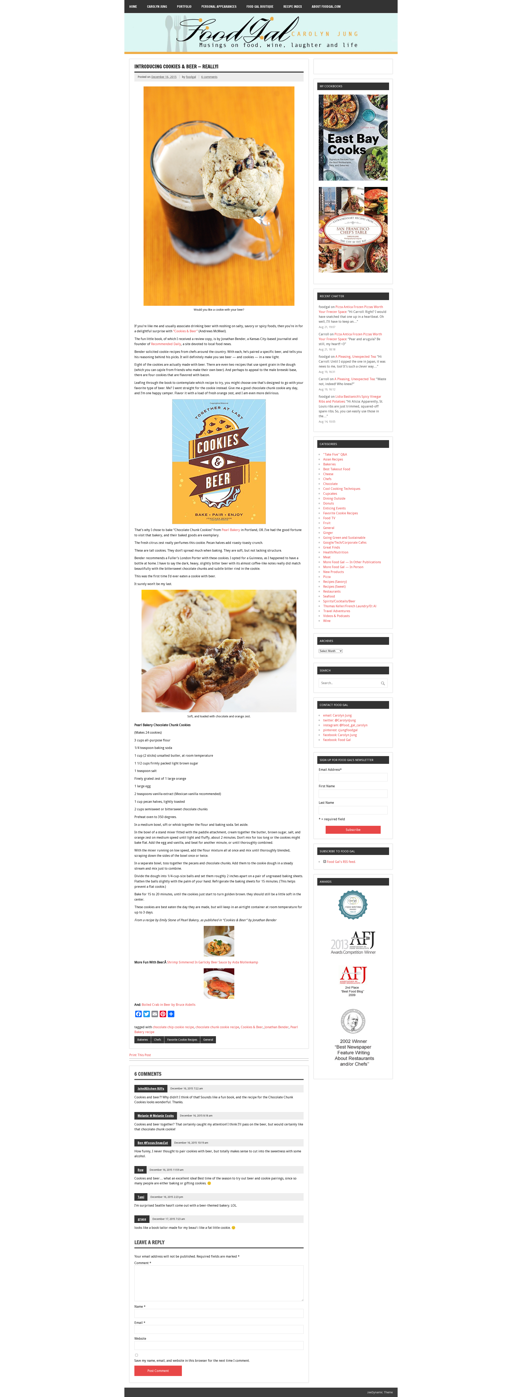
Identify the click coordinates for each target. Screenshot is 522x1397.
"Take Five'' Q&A (335, 454)
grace (142, 1219)
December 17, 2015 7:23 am (169, 1218)
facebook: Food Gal (337, 740)
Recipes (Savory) (335, 582)
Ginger (328, 533)
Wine (327, 621)
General (208, 1039)
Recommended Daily (166, 344)
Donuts (328, 503)
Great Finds (331, 547)
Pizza (327, 577)
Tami (141, 1197)
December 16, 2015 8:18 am (196, 1115)
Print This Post (140, 1055)
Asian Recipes (333, 459)
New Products (333, 572)
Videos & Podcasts (336, 616)
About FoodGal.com (326, 6)
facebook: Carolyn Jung (340, 735)
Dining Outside (334, 498)
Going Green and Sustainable (344, 538)
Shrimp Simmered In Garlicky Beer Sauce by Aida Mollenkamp (212, 962)
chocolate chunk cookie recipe (217, 1027)
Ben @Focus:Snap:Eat (153, 1143)
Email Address (330, 769)
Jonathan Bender (276, 1027)
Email (139, 1322)
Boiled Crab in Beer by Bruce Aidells (168, 1005)
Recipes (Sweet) (334, 587)
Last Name (326, 802)
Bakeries (142, 1039)
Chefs (157, 1039)
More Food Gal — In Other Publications (352, 562)
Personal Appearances (219, 6)
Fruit (327, 523)
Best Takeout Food (336, 469)
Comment (142, 1263)
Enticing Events (334, 508)
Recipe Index (292, 6)
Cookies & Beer (252, 1027)
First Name (327, 786)
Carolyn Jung (157, 6)
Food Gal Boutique (260, 6)
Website (140, 1338)
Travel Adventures (336, 611)
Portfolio (184, 6)
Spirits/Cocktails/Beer (339, 601)
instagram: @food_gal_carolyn (345, 725)
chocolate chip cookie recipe (173, 1027)
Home (133, 6)
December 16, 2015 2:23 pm (166, 1196)
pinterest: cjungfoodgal (340, 730)
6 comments (209, 76)
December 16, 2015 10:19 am (191, 1142)
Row (140, 1170)
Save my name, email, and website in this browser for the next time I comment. (192, 1360)
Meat (327, 557)
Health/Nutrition (335, 552)
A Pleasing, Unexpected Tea (355, 357)
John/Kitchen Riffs (151, 1088)
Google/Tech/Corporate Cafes (344, 542)
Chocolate (330, 484)
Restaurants (332, 591)
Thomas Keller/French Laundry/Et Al (349, 606)
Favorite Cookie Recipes (182, 1039)
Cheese (328, 474)
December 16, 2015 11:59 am (167, 1169)
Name (140, 1306)
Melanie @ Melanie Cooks (156, 1115)
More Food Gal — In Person (343, 567)
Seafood (329, 596)
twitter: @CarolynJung (339, 720)
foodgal (191, 76)
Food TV (329, 518)
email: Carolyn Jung (337, 715)
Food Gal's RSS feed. (341, 862)
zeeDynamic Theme (380, 1392)
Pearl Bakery (231, 530)
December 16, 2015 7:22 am (186, 1088)
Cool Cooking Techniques (341, 489)
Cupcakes (330, 494)
